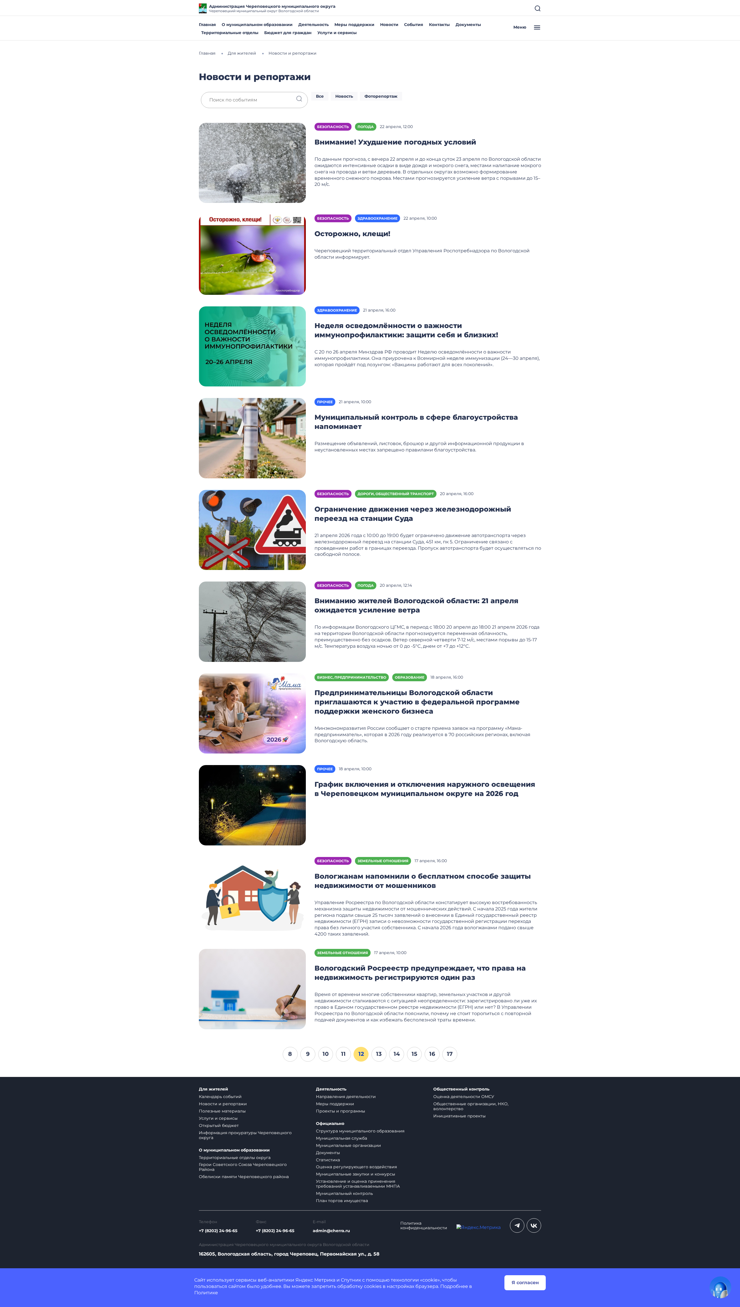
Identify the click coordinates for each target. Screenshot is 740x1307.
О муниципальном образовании (257, 24)
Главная (207, 24)
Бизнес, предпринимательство (351, 677)
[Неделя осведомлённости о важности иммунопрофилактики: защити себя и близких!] (252, 346)
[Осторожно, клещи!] (252, 254)
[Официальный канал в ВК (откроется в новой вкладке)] (534, 1225)
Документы (468, 24)
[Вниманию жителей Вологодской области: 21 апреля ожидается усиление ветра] (252, 621)
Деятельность (313, 24)
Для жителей (213, 1089)
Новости (389, 24)
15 (414, 1053)
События (413, 24)
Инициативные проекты (459, 1116)
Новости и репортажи (223, 1103)
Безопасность (333, 127)
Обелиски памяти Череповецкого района (244, 1176)
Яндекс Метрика (315, 1280)
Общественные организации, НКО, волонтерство (470, 1106)
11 (343, 1053)
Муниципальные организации (348, 1145)
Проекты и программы (340, 1111)
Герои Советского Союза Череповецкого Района (243, 1167)
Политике (206, 1292)
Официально (330, 1123)
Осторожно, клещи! (352, 233)
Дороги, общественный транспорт (396, 494)
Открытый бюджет (219, 1125)
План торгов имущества (342, 1200)
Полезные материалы (222, 1111)
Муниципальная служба (341, 1138)
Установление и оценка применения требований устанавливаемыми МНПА (358, 1184)
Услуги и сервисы (337, 32)
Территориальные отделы (229, 32)
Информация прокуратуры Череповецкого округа (245, 1135)
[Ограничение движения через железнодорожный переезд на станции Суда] (252, 529)
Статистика (328, 1159)
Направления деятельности (346, 1096)
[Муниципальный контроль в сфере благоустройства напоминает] (252, 437)
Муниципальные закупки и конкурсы (355, 1174)
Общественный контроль (461, 1089)
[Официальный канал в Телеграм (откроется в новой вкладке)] (517, 1225)
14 (397, 1053)
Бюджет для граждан (288, 32)
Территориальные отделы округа (235, 1157)
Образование (409, 677)
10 (326, 1053)
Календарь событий (220, 1096)
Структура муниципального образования (360, 1131)
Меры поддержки (354, 24)
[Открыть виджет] (720, 1287)
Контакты (439, 24)
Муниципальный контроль (344, 1193)
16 (432, 1053)
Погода (366, 127)
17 (450, 1053)
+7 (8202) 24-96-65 (218, 1230)
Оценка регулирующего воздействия (356, 1166)
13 (379, 1053)
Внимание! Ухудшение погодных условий (395, 142)
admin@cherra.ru (331, 1230)
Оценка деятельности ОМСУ (463, 1096)
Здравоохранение (377, 218)
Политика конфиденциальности (423, 1226)
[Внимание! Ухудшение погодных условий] (252, 162)
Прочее (325, 402)
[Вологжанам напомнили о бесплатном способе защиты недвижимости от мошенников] (252, 896)
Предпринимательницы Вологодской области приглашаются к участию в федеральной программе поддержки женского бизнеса (417, 701)
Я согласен (525, 1282)
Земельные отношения (383, 861)
